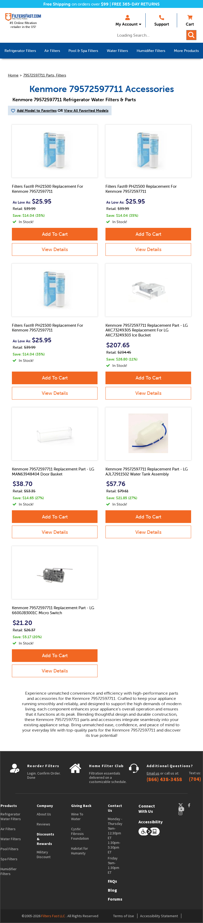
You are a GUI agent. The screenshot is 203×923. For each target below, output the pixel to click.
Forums (115, 899)
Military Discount (43, 854)
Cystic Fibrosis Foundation (80, 833)
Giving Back (81, 805)
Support (161, 24)
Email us (153, 773)
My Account (126, 24)
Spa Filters (9, 859)
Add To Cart (55, 234)
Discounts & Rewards (45, 839)
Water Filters (11, 839)
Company (45, 805)
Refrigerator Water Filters (11, 816)
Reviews (43, 824)
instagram (185, 813)
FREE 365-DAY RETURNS (136, 4)
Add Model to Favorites (37, 110)
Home (13, 75)
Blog (112, 890)
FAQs (112, 881)
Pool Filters (10, 849)
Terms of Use (123, 916)
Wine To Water (77, 816)
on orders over (76, 4)
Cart (190, 24)
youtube (184, 809)
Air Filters (8, 828)
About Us (44, 814)
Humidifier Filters (9, 871)
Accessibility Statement (159, 916)
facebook (194, 805)
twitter (182, 805)
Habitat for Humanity (79, 850)
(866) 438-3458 (164, 779)
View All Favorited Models (86, 110)
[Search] (191, 35)
